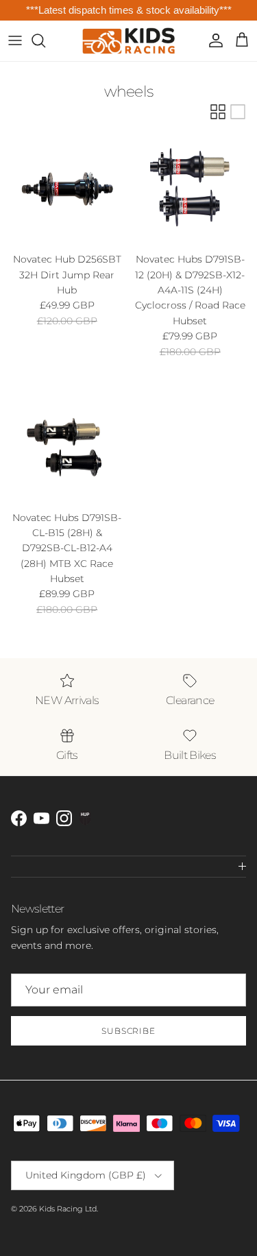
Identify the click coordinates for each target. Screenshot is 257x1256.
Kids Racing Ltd (68, 1208)
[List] (238, 112)
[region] (128, 10)
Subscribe (128, 1031)
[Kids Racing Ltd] (128, 40)
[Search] (45, 40)
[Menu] (15, 40)
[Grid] (218, 112)
